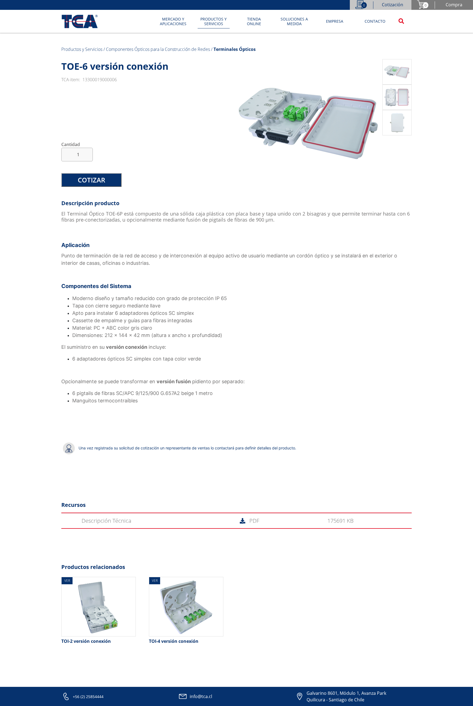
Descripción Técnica (106, 520)
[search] (401, 21)
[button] (173, 21)
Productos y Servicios (82, 49)
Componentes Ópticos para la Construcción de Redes (158, 49)
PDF (253, 520)
